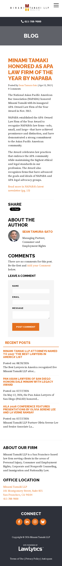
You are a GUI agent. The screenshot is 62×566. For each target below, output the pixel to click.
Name (15, 286)
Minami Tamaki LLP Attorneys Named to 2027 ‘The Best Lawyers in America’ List (30, 354)
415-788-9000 (32, 21)
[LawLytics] (31, 548)
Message (17, 308)
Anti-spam (47, 559)
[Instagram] (35, 522)
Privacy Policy (32, 559)
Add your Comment (39, 265)
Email (16, 297)
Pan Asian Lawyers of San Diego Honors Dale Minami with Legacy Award (28, 381)
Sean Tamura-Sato (28, 85)
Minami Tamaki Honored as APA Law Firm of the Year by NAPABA (30, 69)
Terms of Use (17, 559)
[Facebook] (19, 522)
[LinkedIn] (27, 522)
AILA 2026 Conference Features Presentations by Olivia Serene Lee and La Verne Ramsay (29, 409)
